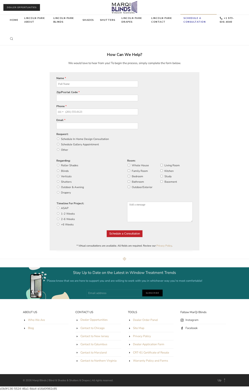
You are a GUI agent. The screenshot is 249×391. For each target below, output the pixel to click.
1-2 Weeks (68, 214)
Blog (31, 328)
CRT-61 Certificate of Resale (151, 353)
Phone (61, 106)
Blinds (65, 171)
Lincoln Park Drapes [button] (131, 20)
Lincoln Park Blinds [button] (63, 20)
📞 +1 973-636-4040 (227, 20)
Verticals (66, 176)
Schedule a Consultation (124, 233)
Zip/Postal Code (68, 92)
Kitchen (169, 171)
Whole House (140, 165)
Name (61, 78)
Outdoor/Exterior (142, 187)
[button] (11, 39)
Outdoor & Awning (72, 187)
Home (14, 20)
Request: (62, 134)
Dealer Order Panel (145, 320)
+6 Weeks (67, 224)
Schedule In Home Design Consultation (85, 139)
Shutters (66, 182)
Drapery (66, 192)
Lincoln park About (34, 20)
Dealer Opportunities (21, 7)
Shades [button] (88, 20)
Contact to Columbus (93, 344)
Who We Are (36, 320)
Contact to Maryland (93, 353)
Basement (170, 182)
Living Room (172, 165)
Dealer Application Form (148, 344)
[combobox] (60, 112)
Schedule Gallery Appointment (80, 144)
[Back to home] (124, 7)
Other (64, 150)
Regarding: (63, 161)
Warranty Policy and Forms (150, 361)
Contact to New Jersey (94, 336)
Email (60, 120)
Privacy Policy (164, 245)
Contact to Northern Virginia (98, 361)
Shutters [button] (107, 20)
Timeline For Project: (70, 203)
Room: (131, 161)
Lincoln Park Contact (161, 20)
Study (168, 176)
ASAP (64, 208)
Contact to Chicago (92, 328)
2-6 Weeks (68, 219)
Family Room (140, 171)
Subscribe (152, 293)
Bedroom (137, 176)
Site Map (138, 328)
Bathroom (138, 182)
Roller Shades (69, 165)
